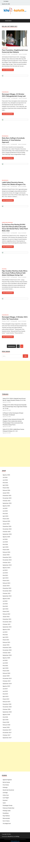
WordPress (10, 836)
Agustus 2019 (6, 686)
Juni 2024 (5, 542)
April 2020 (5, 668)
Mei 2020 (5, 665)
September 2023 (7, 565)
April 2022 (5, 609)
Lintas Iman (6, 795)
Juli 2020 (5, 660)
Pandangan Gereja (7, 805)
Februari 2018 (6, 724)
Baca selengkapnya (8, 69)
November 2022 (7, 590)
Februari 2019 (6, 701)
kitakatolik (15, 54)
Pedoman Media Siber (8, 808)
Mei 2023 (5, 575)
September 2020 (7, 655)
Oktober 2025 (6, 500)
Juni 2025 (5, 511)
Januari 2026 (6, 493)
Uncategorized (7, 823)
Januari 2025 (6, 523)
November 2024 (7, 529)
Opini (4, 803)
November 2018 (7, 706)
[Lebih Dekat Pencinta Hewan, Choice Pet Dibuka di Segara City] (15, 171)
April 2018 (5, 719)
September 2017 (7, 737)
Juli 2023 (5, 570)
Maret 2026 (6, 487)
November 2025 (7, 498)
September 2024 (7, 534)
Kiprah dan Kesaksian (7, 222)
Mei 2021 (5, 634)
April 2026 (5, 485)
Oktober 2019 (6, 681)
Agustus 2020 (6, 657)
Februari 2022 (6, 614)
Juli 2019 (5, 688)
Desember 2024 (7, 526)
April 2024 (5, 547)
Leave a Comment (23, 54)
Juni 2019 (5, 691)
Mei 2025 (5, 513)
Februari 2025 (6, 521)
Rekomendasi (5, 180)
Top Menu (5, 1)
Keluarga (5, 787)
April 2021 (5, 637)
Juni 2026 (5, 480)
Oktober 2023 (6, 562)
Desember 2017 (7, 730)
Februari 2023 (6, 583)
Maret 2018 (6, 722)
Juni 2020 (5, 663)
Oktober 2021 (6, 624)
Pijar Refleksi (5, 314)
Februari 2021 (6, 642)
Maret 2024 (6, 549)
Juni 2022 (5, 603)
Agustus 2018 (6, 714)
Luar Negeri (6, 797)
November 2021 (7, 621)
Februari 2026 (6, 490)
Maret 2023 (6, 580)
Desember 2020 (7, 647)
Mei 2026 (5, 482)
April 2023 (5, 578)
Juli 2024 (5, 539)
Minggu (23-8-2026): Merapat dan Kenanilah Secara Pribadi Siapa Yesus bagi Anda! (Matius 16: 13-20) (15, 406)
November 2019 (7, 678)
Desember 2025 (7, 495)
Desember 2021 (7, 619)
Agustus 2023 (6, 567)
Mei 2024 (5, 544)
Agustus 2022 (6, 598)
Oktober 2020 (6, 652)
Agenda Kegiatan (7, 779)
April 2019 (5, 696)
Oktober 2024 (6, 531)
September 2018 (7, 712)
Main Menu (8, 20)
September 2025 (7, 503)
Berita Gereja (6, 782)
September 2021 (7, 627)
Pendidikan (6, 813)
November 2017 (7, 732)
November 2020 (7, 650)
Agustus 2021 (6, 629)
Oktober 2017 (6, 735)
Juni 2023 (5, 572)
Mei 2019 (5, 694)
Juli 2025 (5, 508)
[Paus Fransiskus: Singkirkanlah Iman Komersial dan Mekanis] (15, 39)
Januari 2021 (6, 645)
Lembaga (5, 792)
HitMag (17, 836)
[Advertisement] (15, 375)
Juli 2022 (5, 601)
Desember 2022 (7, 588)
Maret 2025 (6, 518)
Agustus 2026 (6, 475)
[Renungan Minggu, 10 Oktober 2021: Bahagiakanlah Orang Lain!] (15, 83)
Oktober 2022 (6, 593)
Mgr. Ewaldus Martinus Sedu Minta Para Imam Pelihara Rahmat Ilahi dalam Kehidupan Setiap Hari (14, 273)
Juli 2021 (5, 632)
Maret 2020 (6, 670)
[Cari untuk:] (15, 356)
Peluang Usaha (6, 810)
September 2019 (7, 683)
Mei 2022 (5, 606)
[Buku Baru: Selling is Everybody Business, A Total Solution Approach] (15, 127)
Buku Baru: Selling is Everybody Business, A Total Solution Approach (13, 140)
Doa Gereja (6, 784)
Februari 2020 (6, 673)
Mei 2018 (5, 717)
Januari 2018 (6, 727)
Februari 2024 (6, 552)
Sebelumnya (11, 346)
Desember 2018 (7, 704)
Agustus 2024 (6, 536)
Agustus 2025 (6, 505)
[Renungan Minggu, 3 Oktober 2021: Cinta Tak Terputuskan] (15, 306)
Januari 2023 (6, 585)
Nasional (4, 268)
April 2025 (5, 516)
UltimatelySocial (15, 841)
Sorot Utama (6, 821)
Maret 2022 (6, 611)
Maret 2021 (6, 639)
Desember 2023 (7, 557)
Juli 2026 (5, 477)
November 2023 (7, 560)
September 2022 (7, 596)
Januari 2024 (6, 554)
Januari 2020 (6, 675)
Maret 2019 (6, 699)
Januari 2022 (6, 616)
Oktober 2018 (6, 709)
